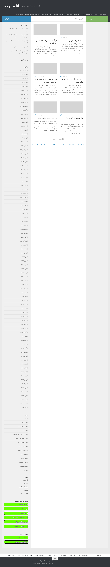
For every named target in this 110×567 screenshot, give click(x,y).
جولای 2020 (24, 249)
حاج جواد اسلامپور (58, 14)
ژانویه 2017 (24, 400)
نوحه (25, 470)
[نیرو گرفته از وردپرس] (46, 563)
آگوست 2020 (23, 245)
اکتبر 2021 (24, 189)
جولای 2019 (24, 292)
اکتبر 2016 (24, 407)
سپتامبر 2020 (23, 241)
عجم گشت (25, 483)
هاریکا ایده (25, 490)
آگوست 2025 (23, 70)
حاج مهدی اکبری (46, 14)
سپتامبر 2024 (23, 106)
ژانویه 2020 (24, 273)
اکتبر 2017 (24, 372)
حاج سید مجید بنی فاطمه (32, 14)
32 (63, 144)
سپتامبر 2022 (23, 169)
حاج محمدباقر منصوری (21, 438)
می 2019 (24, 300)
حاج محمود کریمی (87, 14)
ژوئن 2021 (24, 205)
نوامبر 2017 (24, 368)
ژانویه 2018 (24, 360)
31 (60, 144)
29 (54, 144)
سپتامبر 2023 (23, 150)
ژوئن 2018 (24, 340)
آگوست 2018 (23, 332)
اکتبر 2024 (24, 102)
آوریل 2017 (24, 388)
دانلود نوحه (12, 6)
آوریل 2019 (24, 304)
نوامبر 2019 (24, 281)
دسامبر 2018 (23, 320)
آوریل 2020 (24, 261)
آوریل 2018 (24, 348)
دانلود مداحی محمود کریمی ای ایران (17, 47)
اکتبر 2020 (24, 237)
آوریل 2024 (24, 126)
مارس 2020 (24, 265)
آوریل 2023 (24, 158)
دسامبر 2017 (23, 364)
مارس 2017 (24, 392)
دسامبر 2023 (23, 142)
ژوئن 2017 (24, 380)
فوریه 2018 (24, 356)
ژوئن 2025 (24, 78)
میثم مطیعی (23, 466)
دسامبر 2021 (23, 181)
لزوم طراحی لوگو (76, 40)
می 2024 (24, 122)
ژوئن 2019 (24, 296)
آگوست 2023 (23, 154)
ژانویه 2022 (24, 177)
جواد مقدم (24, 422)
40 (38, 144)
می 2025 (24, 82)
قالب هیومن (35, 563)
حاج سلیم (77, 14)
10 (69, 144)
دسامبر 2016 (23, 403)
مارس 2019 (24, 308)
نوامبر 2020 (24, 233)
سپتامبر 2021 (23, 193)
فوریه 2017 (24, 396)
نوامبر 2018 (24, 324)
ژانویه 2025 (24, 90)
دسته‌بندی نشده (22, 450)
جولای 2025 (24, 74)
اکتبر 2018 (24, 328)
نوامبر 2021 (24, 185)
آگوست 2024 (23, 110)
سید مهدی (69, 14)
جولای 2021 (24, 201)
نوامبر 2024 (24, 98)
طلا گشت (25, 480)
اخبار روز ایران (24, 493)
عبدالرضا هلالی (23, 462)
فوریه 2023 (24, 162)
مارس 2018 (24, 352)
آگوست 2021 (23, 197)
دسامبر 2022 (23, 165)
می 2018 (24, 344)
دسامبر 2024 (23, 94)
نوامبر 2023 (24, 146)
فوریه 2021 (24, 221)
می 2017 (24, 384)
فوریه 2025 (24, 86)
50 (41, 144)
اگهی (96, 14)
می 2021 (24, 209)
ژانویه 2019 (24, 316)
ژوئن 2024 (24, 118)
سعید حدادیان (19, 14)
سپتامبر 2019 (23, 288)
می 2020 (24, 257)
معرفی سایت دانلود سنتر (47, 118)
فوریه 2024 (24, 134)
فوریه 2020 (24, 269)
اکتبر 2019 (24, 284)
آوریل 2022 (24, 173)
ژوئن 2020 (24, 253)
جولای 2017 (24, 376)
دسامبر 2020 (23, 229)
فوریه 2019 (24, 312)
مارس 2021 (24, 217)
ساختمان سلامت (23, 487)
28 (50, 144)
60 (44, 144)
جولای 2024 (24, 114)
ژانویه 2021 (24, 225)
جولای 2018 (24, 336)
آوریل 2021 (24, 213)
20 (73, 144)
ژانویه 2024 (24, 138)
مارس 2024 (24, 130)
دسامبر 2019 (23, 277)
